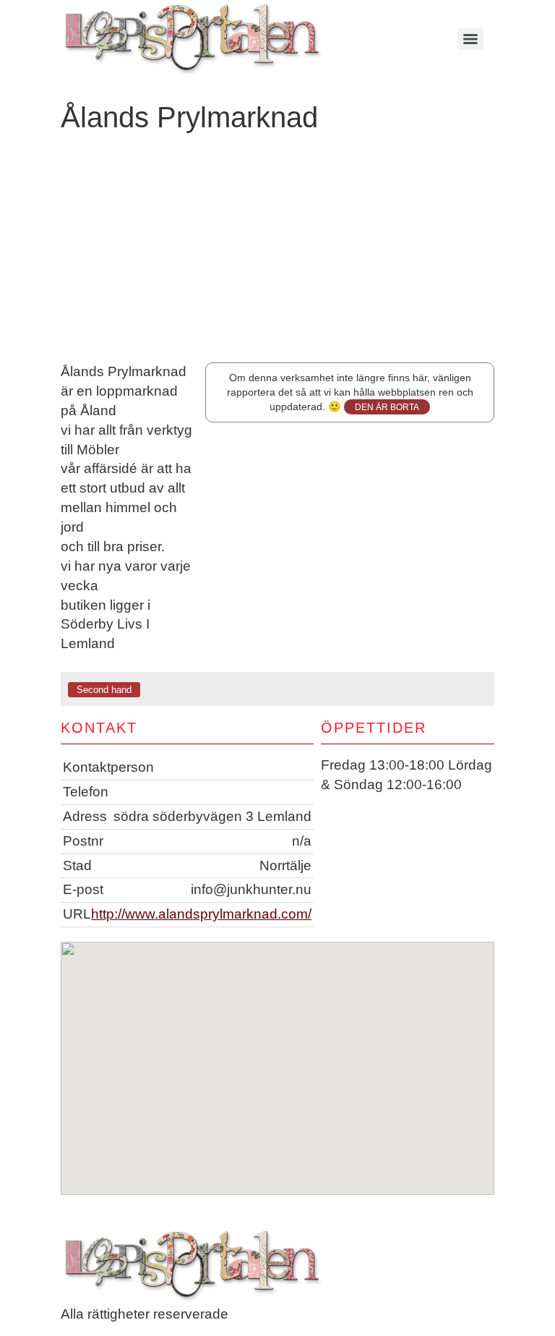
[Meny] (470, 39)
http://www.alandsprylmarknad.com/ (201, 914)
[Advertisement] (277, 254)
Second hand (104, 689)
